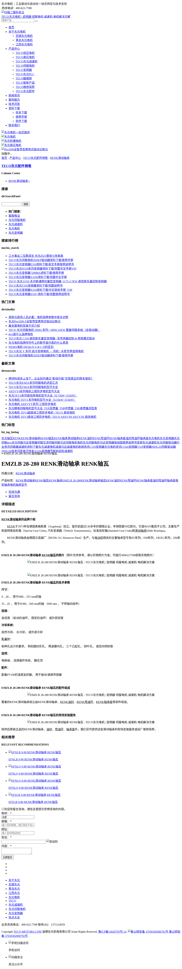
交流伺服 (48, 442)
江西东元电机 (24, 44)
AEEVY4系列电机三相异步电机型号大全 (34, 391)
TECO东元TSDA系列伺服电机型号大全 (33, 387)
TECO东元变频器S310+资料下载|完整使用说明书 (39, 294)
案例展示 (14, 99)
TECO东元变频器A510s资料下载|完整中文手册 (38, 277)
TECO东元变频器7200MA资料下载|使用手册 (36, 272)
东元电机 (14, 228)
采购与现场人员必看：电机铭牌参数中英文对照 (38, 317)
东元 (4, 438)
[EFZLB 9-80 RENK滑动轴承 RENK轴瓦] (35, 794)
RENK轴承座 (117, 438)
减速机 (22, 446)
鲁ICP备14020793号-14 (112, 931)
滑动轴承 (73, 438)
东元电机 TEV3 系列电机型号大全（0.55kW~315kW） (42, 399)
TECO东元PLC (25, 74)
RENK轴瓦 (47, 438)
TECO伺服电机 (25, 65)
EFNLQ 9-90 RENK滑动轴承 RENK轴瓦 (33, 787)
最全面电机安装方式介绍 (24, 325)
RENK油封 (86, 438)
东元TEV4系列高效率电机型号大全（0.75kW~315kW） (43, 395)
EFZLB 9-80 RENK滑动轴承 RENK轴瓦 (33, 802)
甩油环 (135, 438)
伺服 (40, 442)
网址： (5, 829)
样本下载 (21, 112)
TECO (12, 900)
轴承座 (144, 438)
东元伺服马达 (20, 442)
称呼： (6, 813)
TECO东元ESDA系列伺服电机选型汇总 (33, 382)
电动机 (99, 537)
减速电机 (72, 446)
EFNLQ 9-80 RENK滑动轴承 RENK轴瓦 (33, 773)
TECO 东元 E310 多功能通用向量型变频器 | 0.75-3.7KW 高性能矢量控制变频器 (58, 281)
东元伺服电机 (17, 220)
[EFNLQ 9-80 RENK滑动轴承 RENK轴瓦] (35, 766)
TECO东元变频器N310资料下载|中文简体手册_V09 (40, 289)
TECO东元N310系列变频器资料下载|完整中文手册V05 (42, 268)
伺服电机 (71, 442)
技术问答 (14, 104)
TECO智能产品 (25, 82)
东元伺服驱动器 (167, 442)
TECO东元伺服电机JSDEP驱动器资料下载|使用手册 (41, 260)
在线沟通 (14, 491)
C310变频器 (97, 446)
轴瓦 (10, 438)
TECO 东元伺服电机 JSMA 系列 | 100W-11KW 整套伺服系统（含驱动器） (54, 329)
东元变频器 (16, 232)
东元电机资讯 (112, 446)
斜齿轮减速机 (64, 451)
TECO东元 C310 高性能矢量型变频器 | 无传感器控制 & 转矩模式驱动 (52, 338)
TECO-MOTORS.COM (27, 931)
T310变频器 (144, 446)
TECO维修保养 (25, 86)
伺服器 (14, 446)
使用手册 (21, 116)
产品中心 (14, 48)
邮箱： (6, 821)
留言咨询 (14, 496)
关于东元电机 (17, 31)
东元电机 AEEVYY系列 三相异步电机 (32, 404)
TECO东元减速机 (27, 61)
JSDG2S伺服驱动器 (164, 446)
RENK (17, 438)
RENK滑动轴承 (59, 157)
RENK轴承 (61, 438)
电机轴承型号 (18, 484)
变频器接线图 (114, 442)
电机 (80, 442)
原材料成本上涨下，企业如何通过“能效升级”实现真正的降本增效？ (51, 378)
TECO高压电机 (25, 57)
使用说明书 (130, 442)
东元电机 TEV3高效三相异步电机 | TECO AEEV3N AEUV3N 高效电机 (52, 416)
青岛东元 (14, 888)
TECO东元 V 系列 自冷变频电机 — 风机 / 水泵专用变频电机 (46, 351)
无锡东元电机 (24, 35)
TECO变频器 (24, 69)
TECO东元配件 (25, 91)
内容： (6, 846)
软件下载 (21, 121)
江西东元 (14, 893)
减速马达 (61, 446)
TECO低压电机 (25, 52)
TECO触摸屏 (24, 78)
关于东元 (14, 880)
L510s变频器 (129, 446)
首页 (11, 27)
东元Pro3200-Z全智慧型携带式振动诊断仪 (35, 321)
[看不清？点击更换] (52, 841)
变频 (140, 442)
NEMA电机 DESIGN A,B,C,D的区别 (31, 346)
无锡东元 (14, 884)
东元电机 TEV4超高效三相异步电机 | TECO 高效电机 (42, 412)
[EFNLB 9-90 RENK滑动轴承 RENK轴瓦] (35, 752)
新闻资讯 (14, 95)
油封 (128, 438)
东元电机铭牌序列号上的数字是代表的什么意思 (38, 342)
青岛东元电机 (24, 40)
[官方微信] (12, 12)
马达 (103, 442)
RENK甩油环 (101, 438)
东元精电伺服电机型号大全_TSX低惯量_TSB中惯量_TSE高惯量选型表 (53, 408)
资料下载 (14, 108)
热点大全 (14, 917)
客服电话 (14, 215)
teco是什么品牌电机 (21, 334)
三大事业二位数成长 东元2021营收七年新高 (36, 255)
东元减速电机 (46, 446)
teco (9, 442)
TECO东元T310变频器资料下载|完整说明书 (36, 285)
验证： (6, 837)
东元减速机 (16, 224)
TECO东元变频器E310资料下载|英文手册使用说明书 (41, 264)
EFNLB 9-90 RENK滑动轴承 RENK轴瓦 (33, 759)
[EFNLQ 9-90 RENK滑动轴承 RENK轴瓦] (35, 780)
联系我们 (14, 125)
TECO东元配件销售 (35, 157)
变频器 (33, 442)
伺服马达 (60, 442)
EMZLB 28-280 (71, 480)
